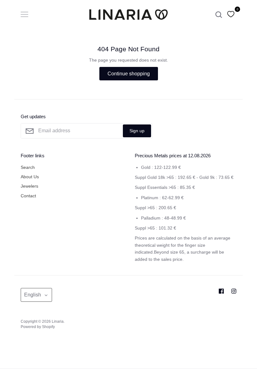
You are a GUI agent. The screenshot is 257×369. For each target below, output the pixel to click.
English (32, 294)
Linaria (58, 321)
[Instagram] (234, 291)
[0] (230, 14)
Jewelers (29, 186)
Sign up (136, 130)
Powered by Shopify (38, 327)
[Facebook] (221, 291)
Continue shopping (129, 73)
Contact (28, 195)
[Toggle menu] (24, 14)
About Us (30, 176)
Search (28, 167)
